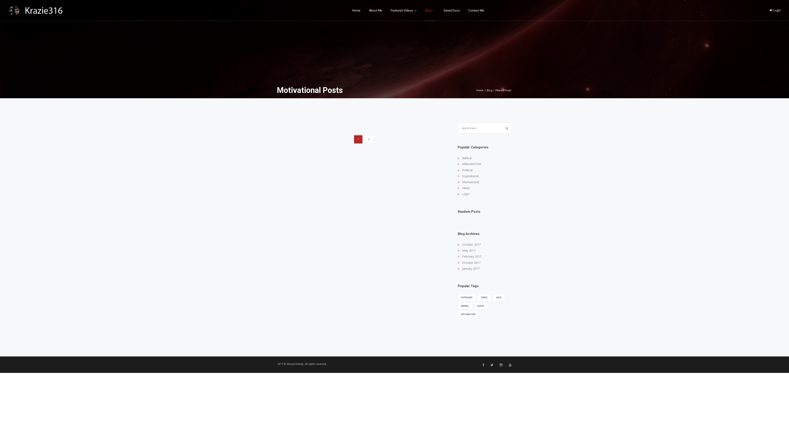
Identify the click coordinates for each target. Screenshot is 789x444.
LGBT (466, 194)
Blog (428, 10)
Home (356, 10)
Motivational (470, 182)
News (466, 188)
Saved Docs (452, 10)
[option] (394, 49)
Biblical (467, 158)
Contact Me (476, 10)
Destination (468, 314)
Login (776, 10)
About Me (375, 10)
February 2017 (471, 256)
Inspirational (470, 176)
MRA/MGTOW (471, 164)
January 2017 (471, 269)
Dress (484, 297)
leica (498, 297)
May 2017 (468, 250)
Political (467, 170)
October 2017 (471, 244)
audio (480, 305)
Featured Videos (402, 10)
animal (465, 305)
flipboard (467, 297)
